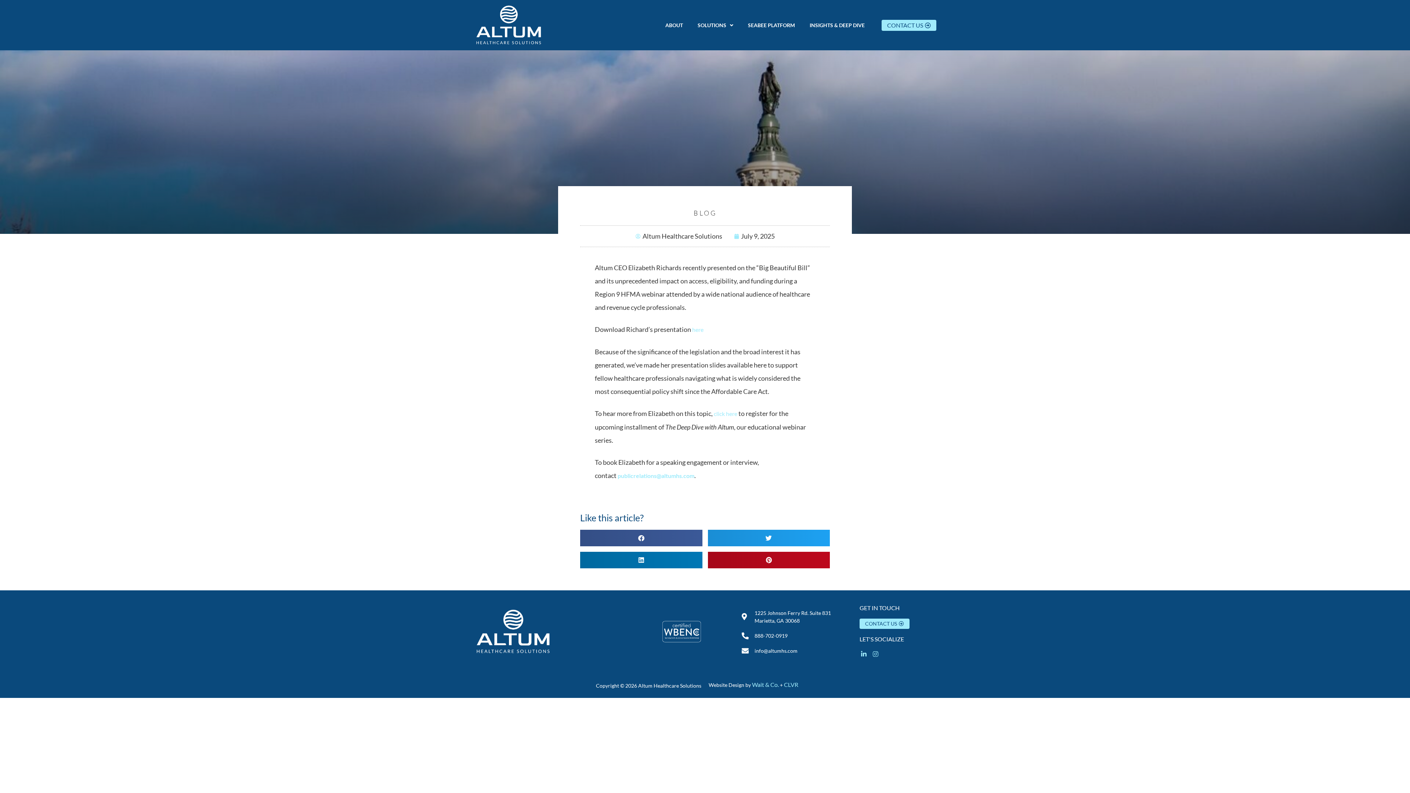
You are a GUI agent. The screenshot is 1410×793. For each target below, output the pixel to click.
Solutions (712, 25)
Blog (705, 213)
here (698, 329)
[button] (715, 25)
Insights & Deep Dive (837, 25)
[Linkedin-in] (864, 653)
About (674, 25)
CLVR (791, 684)
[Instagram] (875, 653)
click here (725, 413)
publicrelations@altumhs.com (656, 475)
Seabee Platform (771, 25)
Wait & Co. (765, 684)
